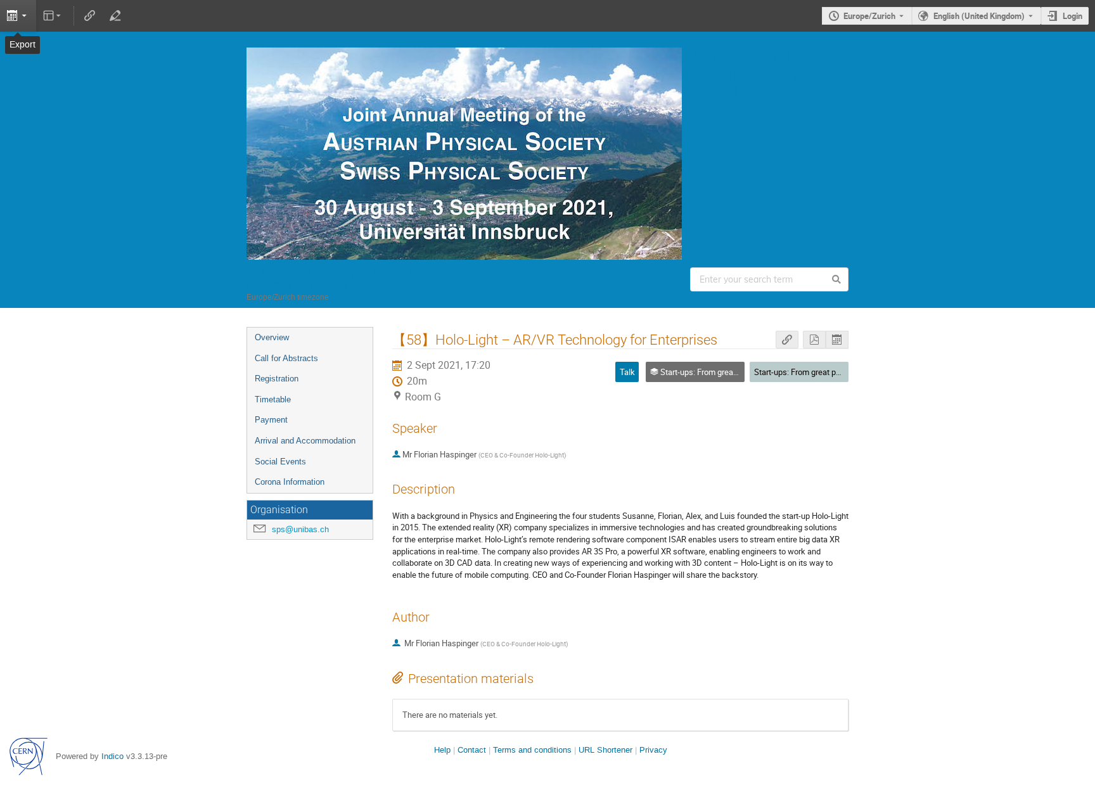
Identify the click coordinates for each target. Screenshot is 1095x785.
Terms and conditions (532, 749)
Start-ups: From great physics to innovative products (847, 372)
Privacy (653, 749)
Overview (272, 337)
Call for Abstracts (286, 358)
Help (442, 749)
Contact (472, 749)
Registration (276, 378)
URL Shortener (605, 749)
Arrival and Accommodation (305, 440)
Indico (112, 756)
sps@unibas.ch (300, 529)
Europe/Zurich (869, 16)
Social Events (280, 461)
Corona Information (289, 482)
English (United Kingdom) (979, 16)
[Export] (18, 16)
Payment (271, 419)
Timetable (273, 399)
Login (1072, 16)
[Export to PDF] (814, 340)
